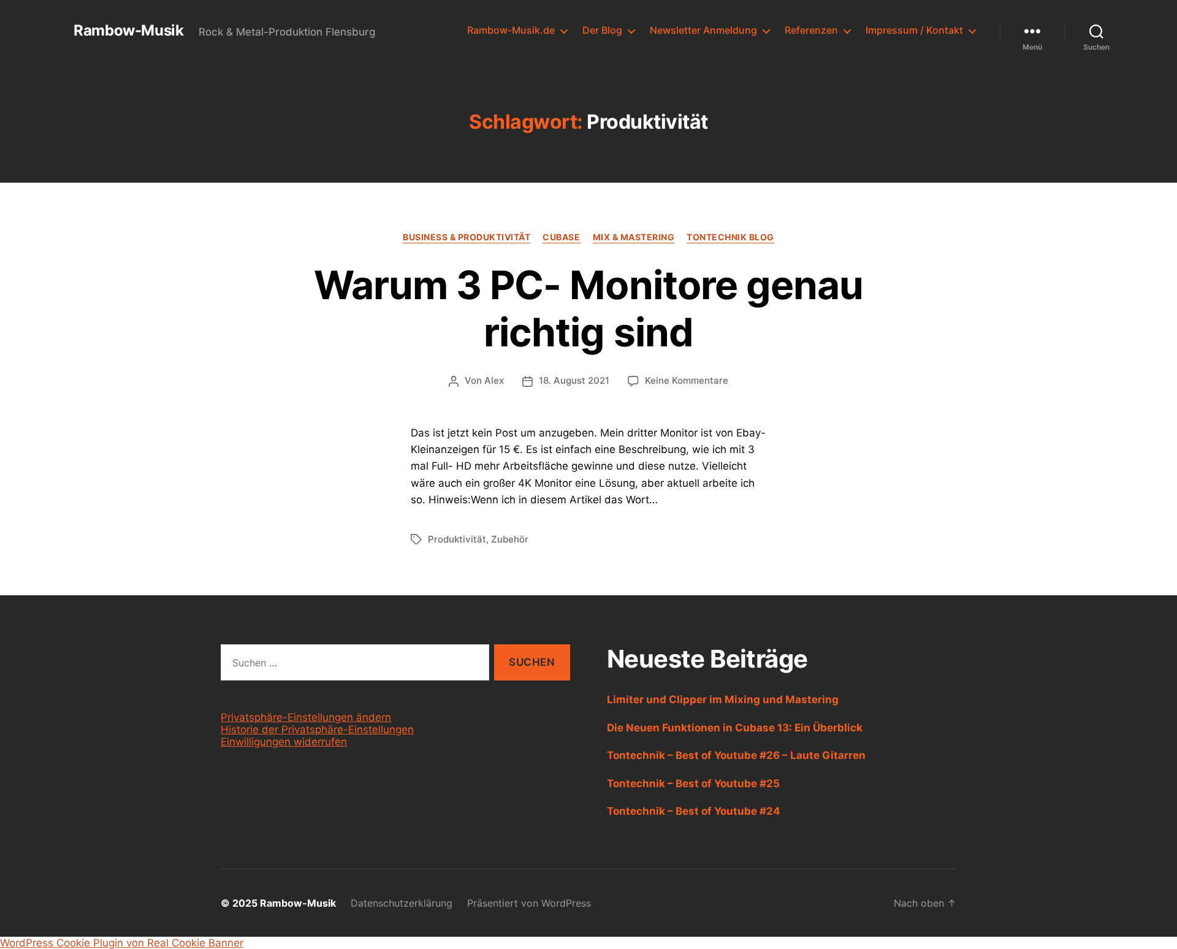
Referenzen (811, 30)
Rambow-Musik (129, 30)
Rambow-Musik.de (511, 30)
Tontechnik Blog (730, 237)
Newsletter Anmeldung (703, 30)
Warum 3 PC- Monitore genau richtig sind (588, 308)
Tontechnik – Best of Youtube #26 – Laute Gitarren (736, 755)
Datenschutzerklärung (401, 903)
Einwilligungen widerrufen (284, 742)
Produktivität (457, 539)
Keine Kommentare (686, 380)
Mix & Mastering (634, 237)
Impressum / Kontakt (914, 30)
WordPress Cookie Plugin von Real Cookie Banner (121, 943)
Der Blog (602, 30)
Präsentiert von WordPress (529, 903)
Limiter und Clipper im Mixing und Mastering (723, 699)
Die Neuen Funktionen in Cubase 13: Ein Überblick (735, 728)
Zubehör (509, 539)
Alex (494, 380)
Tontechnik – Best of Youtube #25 (693, 783)
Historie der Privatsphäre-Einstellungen (317, 729)
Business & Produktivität (466, 237)
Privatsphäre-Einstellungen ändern (306, 717)
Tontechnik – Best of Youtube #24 (693, 811)
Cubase (561, 237)
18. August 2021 (574, 380)
